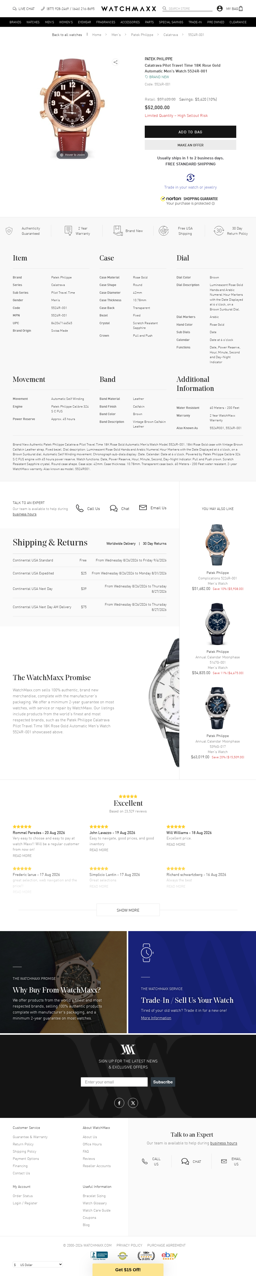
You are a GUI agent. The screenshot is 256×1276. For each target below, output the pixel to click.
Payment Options (26, 1158)
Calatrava (171, 34)
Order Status (23, 1195)
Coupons (89, 1217)
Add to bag (190, 131)
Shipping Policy (24, 1151)
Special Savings (171, 21)
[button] (234, 8)
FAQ (86, 1151)
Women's (66, 21)
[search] (164, 8)
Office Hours (92, 1144)
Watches (33, 21)
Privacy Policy (129, 1245)
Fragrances (105, 21)
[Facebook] (119, 1103)
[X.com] (133, 1103)
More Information (156, 1018)
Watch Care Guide (96, 1210)
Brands (15, 21)
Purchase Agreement (166, 1245)
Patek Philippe (142, 34)
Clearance (238, 21)
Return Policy (23, 1144)
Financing (20, 1165)
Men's (49, 21)
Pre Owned (215, 21)
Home (96, 34)
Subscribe (163, 1082)
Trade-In (195, 21)
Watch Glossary (95, 1203)
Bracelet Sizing (94, 1195)
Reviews (89, 1158)
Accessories (130, 21)
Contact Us (21, 1173)
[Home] (128, 8)
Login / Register (25, 1203)
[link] (190, 182)
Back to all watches (67, 34)
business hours (24, 514)
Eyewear (84, 21)
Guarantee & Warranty (30, 1136)
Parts (149, 21)
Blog (86, 1224)
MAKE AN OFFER (191, 145)
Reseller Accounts (97, 1165)
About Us (90, 1136)
